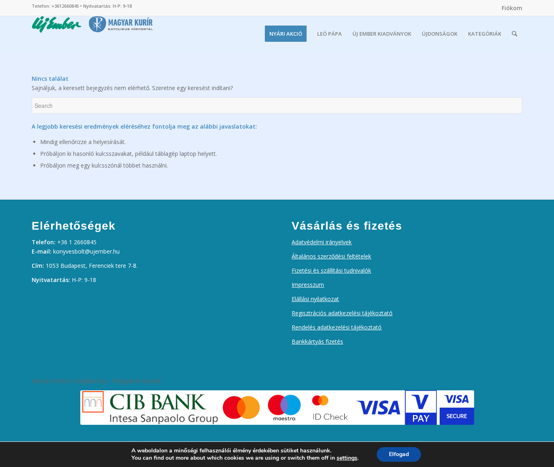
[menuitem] (510, 8)
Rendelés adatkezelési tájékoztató (337, 327)
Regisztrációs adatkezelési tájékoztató (342, 313)
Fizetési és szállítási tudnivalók (331, 270)
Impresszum (308, 284)
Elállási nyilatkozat (315, 299)
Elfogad (399, 454)
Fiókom (512, 8)
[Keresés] (514, 34)
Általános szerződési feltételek (331, 256)
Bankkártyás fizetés (317, 341)
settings (347, 458)
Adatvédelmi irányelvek (322, 242)
